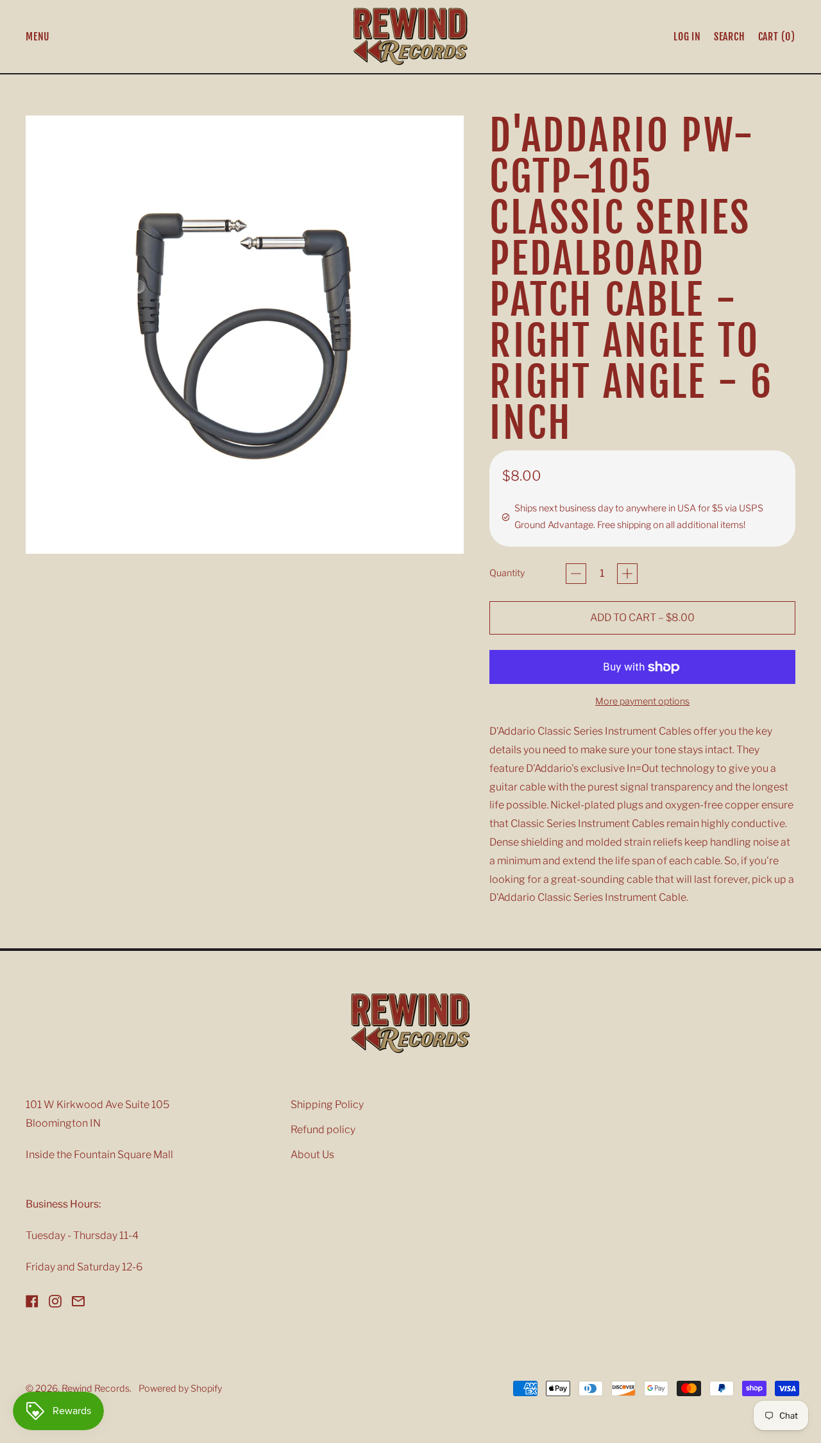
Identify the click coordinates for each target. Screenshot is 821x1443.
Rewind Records (96, 1388)
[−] (576, 573)
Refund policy (323, 1129)
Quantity (507, 573)
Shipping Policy (327, 1104)
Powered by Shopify (180, 1388)
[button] (729, 37)
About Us (312, 1154)
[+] (627, 573)
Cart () (776, 39)
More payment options (642, 701)
